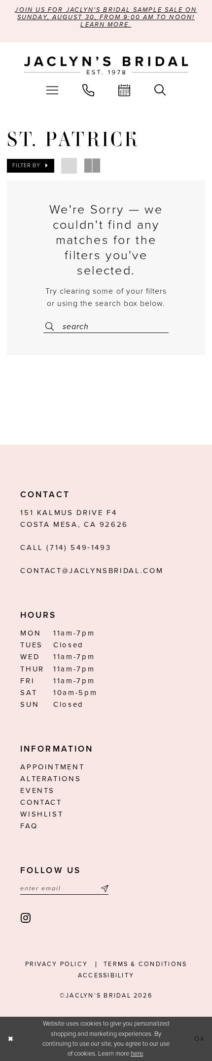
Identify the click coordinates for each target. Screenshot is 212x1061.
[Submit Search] (51, 326)
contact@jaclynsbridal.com (91, 570)
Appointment (52, 766)
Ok (200, 1039)
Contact (41, 802)
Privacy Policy (56, 964)
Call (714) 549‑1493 (65, 547)
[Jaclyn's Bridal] (106, 66)
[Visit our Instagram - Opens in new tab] (26, 918)
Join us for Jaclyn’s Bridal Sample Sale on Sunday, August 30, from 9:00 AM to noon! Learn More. (106, 17)
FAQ (28, 825)
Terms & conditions (145, 964)
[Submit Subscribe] (103, 889)
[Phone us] (88, 90)
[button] (52, 90)
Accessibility (106, 975)
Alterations (50, 778)
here (137, 1054)
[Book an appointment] (124, 90)
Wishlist (41, 814)
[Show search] (160, 90)
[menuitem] (52, 90)
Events (37, 790)
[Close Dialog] (10, 1038)
